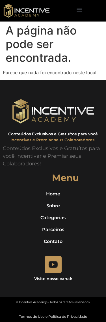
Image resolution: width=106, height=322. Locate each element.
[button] (79, 9)
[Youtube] (53, 264)
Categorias (53, 217)
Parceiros (53, 229)
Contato (53, 241)
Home (53, 194)
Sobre (53, 205)
